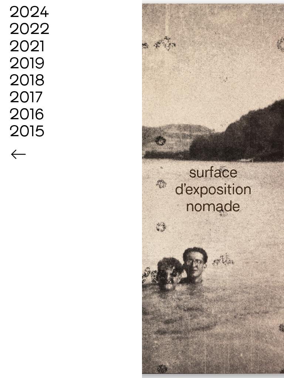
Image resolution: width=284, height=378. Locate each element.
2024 (29, 11)
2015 (27, 131)
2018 (27, 80)
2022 (29, 28)
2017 (26, 97)
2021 (27, 46)
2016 (26, 114)
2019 (27, 63)
